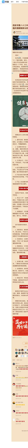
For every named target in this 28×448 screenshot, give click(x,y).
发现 (17, 1)
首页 (12, 1)
